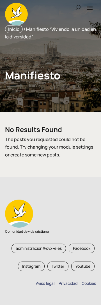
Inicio (14, 29)
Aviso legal (45, 283)
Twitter (58, 266)
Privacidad (67, 283)
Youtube (82, 266)
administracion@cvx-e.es (39, 248)
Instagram (31, 266)
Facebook (81, 248)
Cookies (89, 283)
